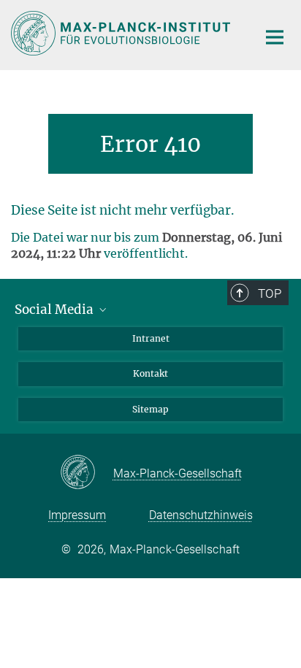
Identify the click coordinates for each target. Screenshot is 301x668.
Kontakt (150, 373)
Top (269, 293)
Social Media (55, 309)
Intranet (150, 338)
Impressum (77, 515)
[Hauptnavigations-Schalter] (274, 37)
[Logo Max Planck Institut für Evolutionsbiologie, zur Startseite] (123, 33)
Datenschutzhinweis (201, 515)
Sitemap (150, 409)
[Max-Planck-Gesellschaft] (86, 473)
